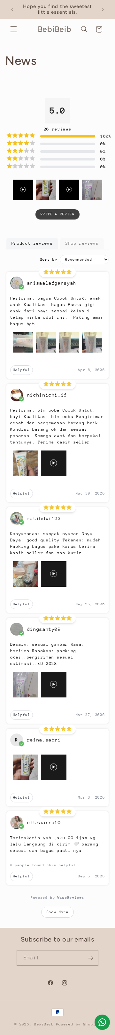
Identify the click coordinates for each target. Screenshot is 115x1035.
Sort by (48, 259)
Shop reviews (82, 243)
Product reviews (32, 243)
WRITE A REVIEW (58, 214)
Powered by (57, 898)
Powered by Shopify (78, 1024)
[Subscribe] (90, 958)
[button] (13, 29)
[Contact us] (102, 1022)
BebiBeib (44, 1024)
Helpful (21, 370)
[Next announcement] (103, 9)
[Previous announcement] (12, 9)
